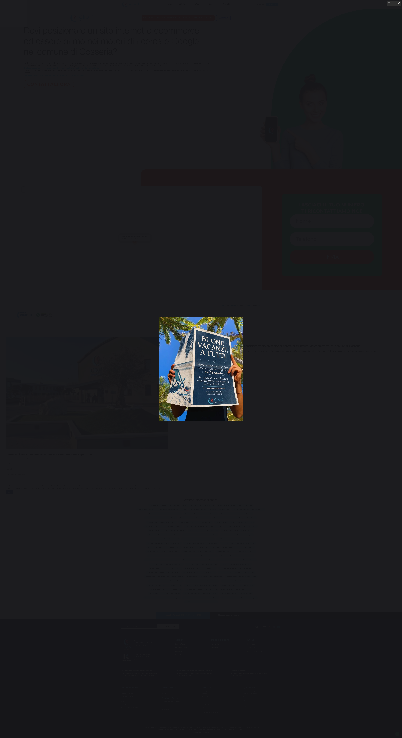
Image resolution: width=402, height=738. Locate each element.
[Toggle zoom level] (389, 3)
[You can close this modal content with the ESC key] (201, 369)
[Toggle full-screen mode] (394, 3)
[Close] (398, 3)
